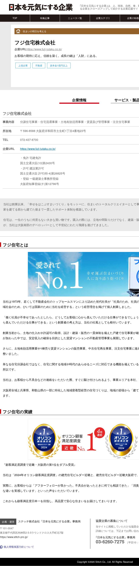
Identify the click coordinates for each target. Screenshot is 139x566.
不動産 (38, 65)
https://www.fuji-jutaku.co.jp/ (44, 49)
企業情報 (79, 99)
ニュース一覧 (75, 18)
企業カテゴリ (103, 18)
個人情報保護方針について (19, 546)
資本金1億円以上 (59, 65)
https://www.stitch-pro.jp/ (14, 537)
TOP (14, 18)
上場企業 (23, 65)
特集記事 (45, 18)
